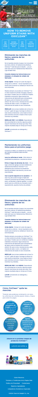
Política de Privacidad (13, 383)
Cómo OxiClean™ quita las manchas (31, 44)
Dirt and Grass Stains (5, 44)
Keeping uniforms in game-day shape (14, 44)
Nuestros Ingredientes (18, 386)
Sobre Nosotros (19, 377)
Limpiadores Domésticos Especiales (19, 389)
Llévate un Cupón (18, 346)
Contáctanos (26, 383)
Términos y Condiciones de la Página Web (19, 380)
